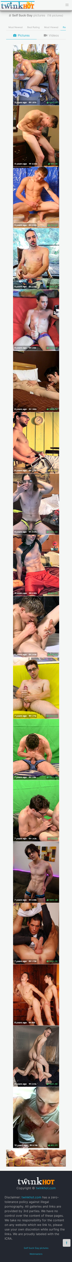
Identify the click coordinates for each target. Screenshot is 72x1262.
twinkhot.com (46, 1188)
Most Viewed (51, 27)
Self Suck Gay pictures (36, 1248)
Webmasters (36, 1254)
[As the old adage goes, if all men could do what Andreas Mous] (36, 994)
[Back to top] (66, 1243)
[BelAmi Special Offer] (36, 1165)
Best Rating (33, 27)
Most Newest (15, 27)
